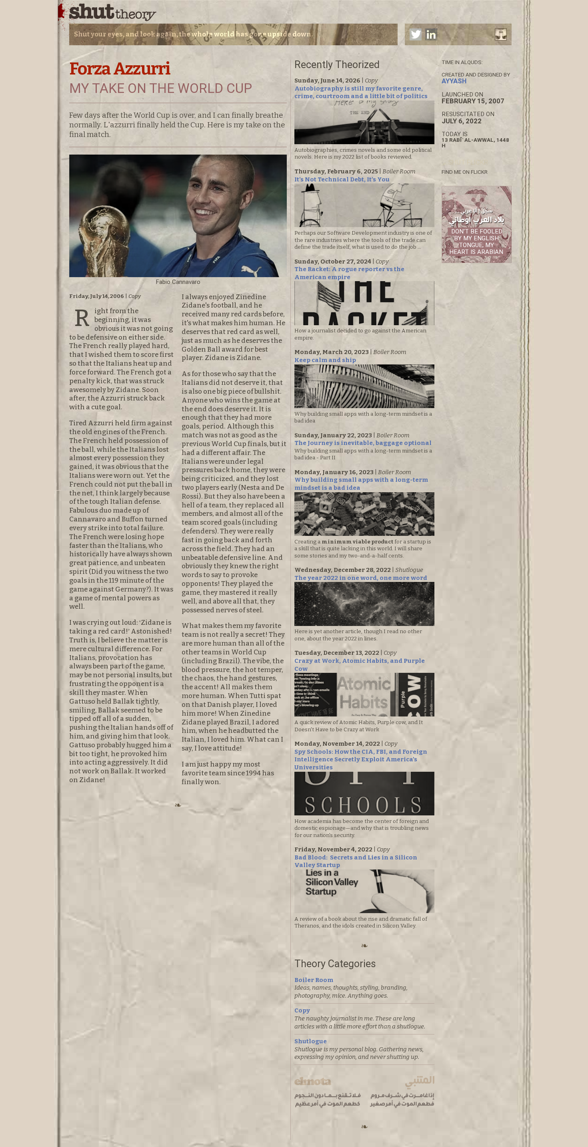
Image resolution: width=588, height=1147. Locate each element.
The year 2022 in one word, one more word (360, 578)
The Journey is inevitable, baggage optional (363, 443)
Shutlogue (310, 1041)
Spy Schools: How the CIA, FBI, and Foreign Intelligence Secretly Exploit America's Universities (360, 759)
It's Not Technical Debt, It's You (342, 179)
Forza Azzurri (119, 69)
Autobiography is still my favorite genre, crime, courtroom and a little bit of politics (361, 92)
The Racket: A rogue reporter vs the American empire (349, 273)
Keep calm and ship (325, 360)
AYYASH (454, 81)
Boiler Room (313, 980)
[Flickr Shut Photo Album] (465, 162)
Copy (302, 1010)
